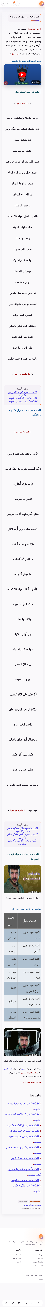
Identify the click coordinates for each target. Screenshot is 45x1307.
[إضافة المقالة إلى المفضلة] (12, 1303)
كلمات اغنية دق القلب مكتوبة (23, 1125)
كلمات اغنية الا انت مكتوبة (24, 1130)
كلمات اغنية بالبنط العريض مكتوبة (22, 394)
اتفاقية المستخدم (38, 1265)
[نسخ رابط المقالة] (6, 1303)
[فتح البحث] (17, 4)
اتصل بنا (40, 1258)
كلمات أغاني (8, 1069)
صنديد (23, 1069)
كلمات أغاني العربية (29, 1205)
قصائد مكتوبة (17, 1258)
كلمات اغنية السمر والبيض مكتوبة (22, 842)
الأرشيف (40, 1255)
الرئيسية (38, 1205)
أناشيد (19, 1262)
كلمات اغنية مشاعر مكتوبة (22, 401)
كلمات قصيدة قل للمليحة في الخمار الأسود (22, 830)
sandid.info (40, 1279)
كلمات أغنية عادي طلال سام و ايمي (22, 836)
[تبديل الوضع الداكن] (8, 4)
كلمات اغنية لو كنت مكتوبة (22, 398)
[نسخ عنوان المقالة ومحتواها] (19, 1303)
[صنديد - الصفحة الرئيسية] (41, 3)
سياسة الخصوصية (38, 1262)
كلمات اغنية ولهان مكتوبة (25, 1180)
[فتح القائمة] (3, 4)
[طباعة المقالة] (25, 1303)
